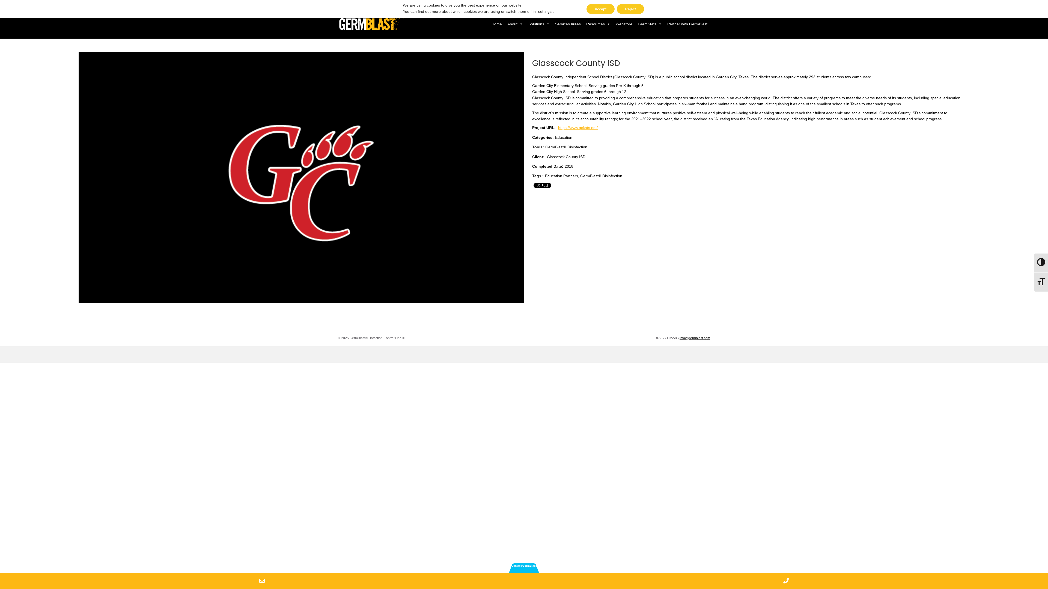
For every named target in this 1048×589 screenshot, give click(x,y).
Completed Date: (547, 166)
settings (545, 11)
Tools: (538, 147)
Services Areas (568, 24)
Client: (538, 157)
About (512, 24)
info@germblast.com (695, 338)
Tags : (538, 176)
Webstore (624, 24)
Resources (595, 24)
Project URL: (544, 127)
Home (497, 24)
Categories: (543, 137)
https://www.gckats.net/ (578, 127)
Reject (630, 9)
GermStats (647, 24)
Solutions (536, 24)
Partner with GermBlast (687, 24)
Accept (600, 9)
